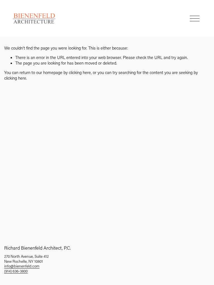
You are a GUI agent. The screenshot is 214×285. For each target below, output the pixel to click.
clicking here (80, 72)
